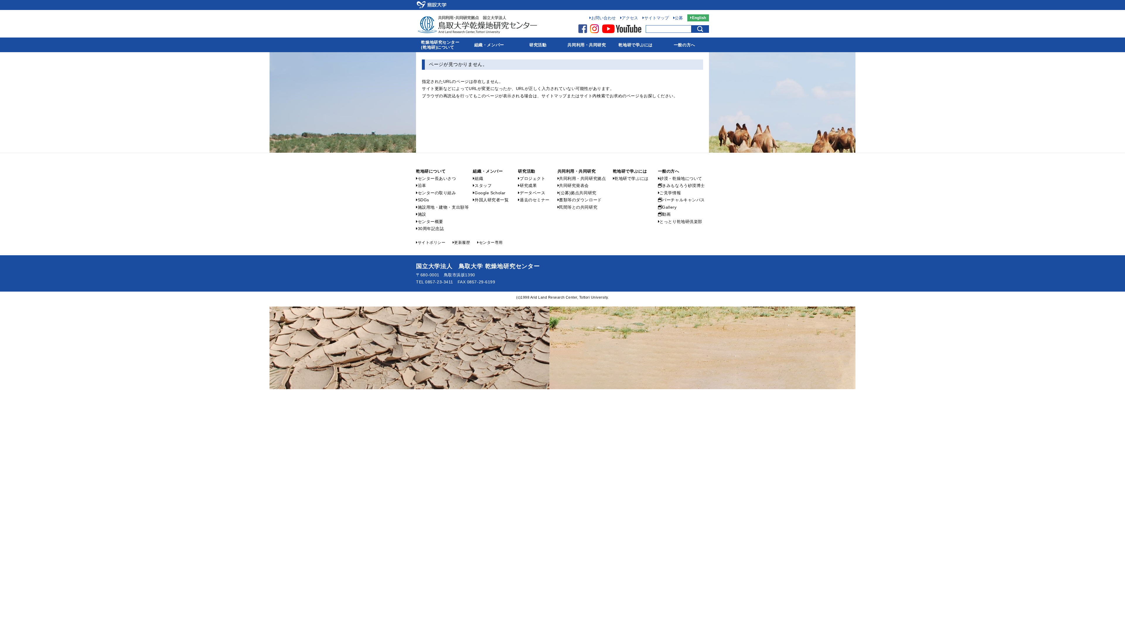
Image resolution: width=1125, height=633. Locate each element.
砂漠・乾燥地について (680, 178)
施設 (422, 214)
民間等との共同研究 (578, 207)
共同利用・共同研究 (586, 44)
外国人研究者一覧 (492, 200)
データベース (532, 192)
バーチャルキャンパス (683, 200)
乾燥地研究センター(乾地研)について (440, 45)
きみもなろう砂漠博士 (683, 185)
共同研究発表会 (574, 185)
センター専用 (491, 242)
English (699, 18)
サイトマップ (656, 18)
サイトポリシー (431, 242)
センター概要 (430, 221)
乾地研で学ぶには (635, 44)
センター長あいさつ (437, 178)
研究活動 (537, 44)
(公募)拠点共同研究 (577, 192)
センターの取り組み (437, 192)
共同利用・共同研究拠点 (582, 178)
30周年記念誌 (431, 228)
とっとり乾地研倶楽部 (680, 221)
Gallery (669, 207)
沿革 (422, 185)
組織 (479, 178)
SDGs (423, 200)
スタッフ (483, 185)
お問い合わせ (603, 18)
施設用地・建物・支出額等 (443, 207)
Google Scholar (490, 192)
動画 (666, 214)
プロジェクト (532, 178)
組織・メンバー (489, 44)
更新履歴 (462, 242)
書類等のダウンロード (580, 200)
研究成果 (528, 185)
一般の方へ (684, 44)
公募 (679, 18)
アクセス (630, 18)
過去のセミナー (534, 200)
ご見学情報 (670, 192)
